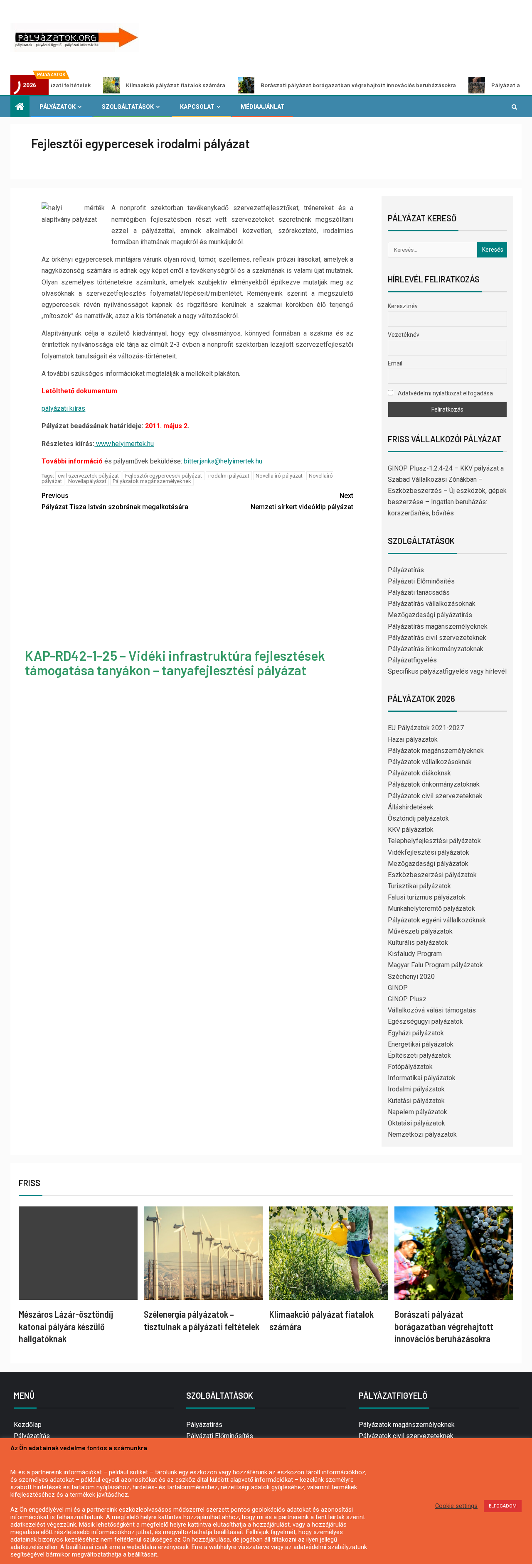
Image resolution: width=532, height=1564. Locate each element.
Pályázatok (57, 106)
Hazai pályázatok (413, 739)
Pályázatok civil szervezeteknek (435, 796)
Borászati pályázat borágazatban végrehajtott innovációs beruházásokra (318, 84)
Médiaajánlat (263, 106)
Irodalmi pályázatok (416, 1089)
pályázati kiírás (63, 408)
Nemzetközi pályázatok (422, 1134)
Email (395, 363)
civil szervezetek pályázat (88, 476)
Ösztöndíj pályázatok (418, 818)
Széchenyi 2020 (411, 977)
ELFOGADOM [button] (503, 1506)
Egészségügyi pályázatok (425, 1021)
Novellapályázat (87, 481)
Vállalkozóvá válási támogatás (432, 1010)
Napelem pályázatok (417, 1112)
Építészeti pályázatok (419, 1055)
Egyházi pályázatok (416, 1033)
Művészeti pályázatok (420, 931)
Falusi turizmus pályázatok (427, 897)
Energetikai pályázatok (420, 1044)
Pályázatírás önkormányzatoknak (435, 649)
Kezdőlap (28, 1425)
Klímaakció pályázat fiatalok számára (135, 84)
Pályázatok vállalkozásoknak (430, 762)
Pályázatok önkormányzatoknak (434, 784)
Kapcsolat (197, 106)
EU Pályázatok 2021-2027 (426, 728)
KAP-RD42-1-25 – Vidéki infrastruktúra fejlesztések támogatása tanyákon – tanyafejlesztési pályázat (175, 662)
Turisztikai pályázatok (419, 886)
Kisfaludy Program (415, 954)
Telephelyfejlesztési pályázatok (434, 841)
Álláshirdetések (410, 807)
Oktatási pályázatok (416, 1123)
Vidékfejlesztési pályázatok (428, 852)
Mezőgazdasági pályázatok (428, 864)
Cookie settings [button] (456, 1506)
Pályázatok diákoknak (419, 773)
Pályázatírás (406, 570)
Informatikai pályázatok (422, 1078)
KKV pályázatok (410, 829)
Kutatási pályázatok (416, 1101)
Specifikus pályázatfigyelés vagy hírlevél (447, 671)
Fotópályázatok (410, 1067)
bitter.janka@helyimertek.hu (223, 461)
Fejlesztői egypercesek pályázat (163, 476)
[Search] (514, 107)
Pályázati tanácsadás (419, 592)
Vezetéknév (403, 334)
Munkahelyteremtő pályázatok (431, 908)
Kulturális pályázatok (418, 942)
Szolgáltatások (128, 106)
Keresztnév (403, 306)
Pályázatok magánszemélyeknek (152, 481)
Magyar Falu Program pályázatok (435, 965)
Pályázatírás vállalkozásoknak (431, 604)
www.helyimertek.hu (124, 444)
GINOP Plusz (407, 999)
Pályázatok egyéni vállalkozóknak (437, 920)
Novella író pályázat (279, 476)
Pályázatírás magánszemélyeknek (438, 626)
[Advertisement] (197, 581)
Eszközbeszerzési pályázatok (432, 875)
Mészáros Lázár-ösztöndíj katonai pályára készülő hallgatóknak (66, 1326)
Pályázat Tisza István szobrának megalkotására (115, 501)
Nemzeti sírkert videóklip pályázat (302, 501)
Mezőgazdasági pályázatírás (430, 615)
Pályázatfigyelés (412, 660)
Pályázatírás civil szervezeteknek (437, 638)
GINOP (398, 988)
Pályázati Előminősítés (421, 581)
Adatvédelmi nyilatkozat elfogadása (445, 393)
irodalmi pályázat (228, 476)
